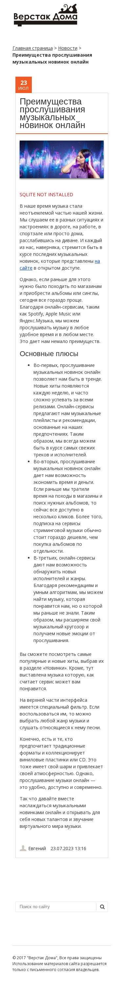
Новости (67, 48)
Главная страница (32, 48)
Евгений (37, 848)
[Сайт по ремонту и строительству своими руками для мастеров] (45, 25)
